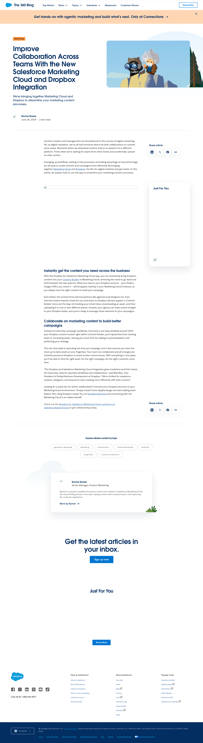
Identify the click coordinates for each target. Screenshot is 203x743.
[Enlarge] (134, 189)
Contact (110, 737)
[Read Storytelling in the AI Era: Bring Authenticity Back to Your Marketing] (32, 625)
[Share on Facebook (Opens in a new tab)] (168, 152)
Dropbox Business (97, 393)
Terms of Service (52, 737)
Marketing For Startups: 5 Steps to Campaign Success (122, 640)
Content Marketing (125, 447)
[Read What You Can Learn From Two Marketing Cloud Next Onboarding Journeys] (170, 625)
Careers (119, 693)
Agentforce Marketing (63, 447)
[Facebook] (13, 690)
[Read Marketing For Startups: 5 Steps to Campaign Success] (124, 625)
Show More (101, 642)
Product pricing (76, 701)
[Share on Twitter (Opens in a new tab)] (160, 152)
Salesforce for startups (169, 701)
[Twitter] (20, 690)
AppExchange (166, 684)
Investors (119, 710)
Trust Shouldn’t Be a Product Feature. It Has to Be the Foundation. (168, 257)
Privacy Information (69, 737)
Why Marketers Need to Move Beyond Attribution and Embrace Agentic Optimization (169, 225)
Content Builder (71, 279)
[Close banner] (196, 14)
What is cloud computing (80, 693)
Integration (88, 454)
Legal (118, 714)
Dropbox (80, 169)
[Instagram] (34, 690)
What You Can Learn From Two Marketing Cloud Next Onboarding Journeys (169, 642)
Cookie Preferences (124, 737)
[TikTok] (47, 690)
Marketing (19, 39)
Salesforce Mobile (168, 680)
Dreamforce (165, 689)
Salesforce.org (121, 701)
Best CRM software (78, 684)
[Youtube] (41, 690)
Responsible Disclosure (88, 737)
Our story (119, 680)
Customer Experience (110, 454)
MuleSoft (145, 447)
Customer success (77, 697)
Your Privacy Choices (147, 737)
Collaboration (103, 447)
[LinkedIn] (27, 690)
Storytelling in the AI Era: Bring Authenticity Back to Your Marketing (32, 640)
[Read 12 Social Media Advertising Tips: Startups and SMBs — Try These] (78, 625)
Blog (117, 689)
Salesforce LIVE (167, 697)
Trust (118, 697)
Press (118, 684)
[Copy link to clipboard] (175, 152)
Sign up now (101, 559)
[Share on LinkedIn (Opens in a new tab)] (152, 152)
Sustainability (121, 706)
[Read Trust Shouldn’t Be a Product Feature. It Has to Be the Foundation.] (162, 246)
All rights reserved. (71, 728)
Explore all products (78, 689)
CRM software (166, 693)
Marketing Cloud (62, 169)
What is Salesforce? (78, 680)
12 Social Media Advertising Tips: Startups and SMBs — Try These (76, 640)
